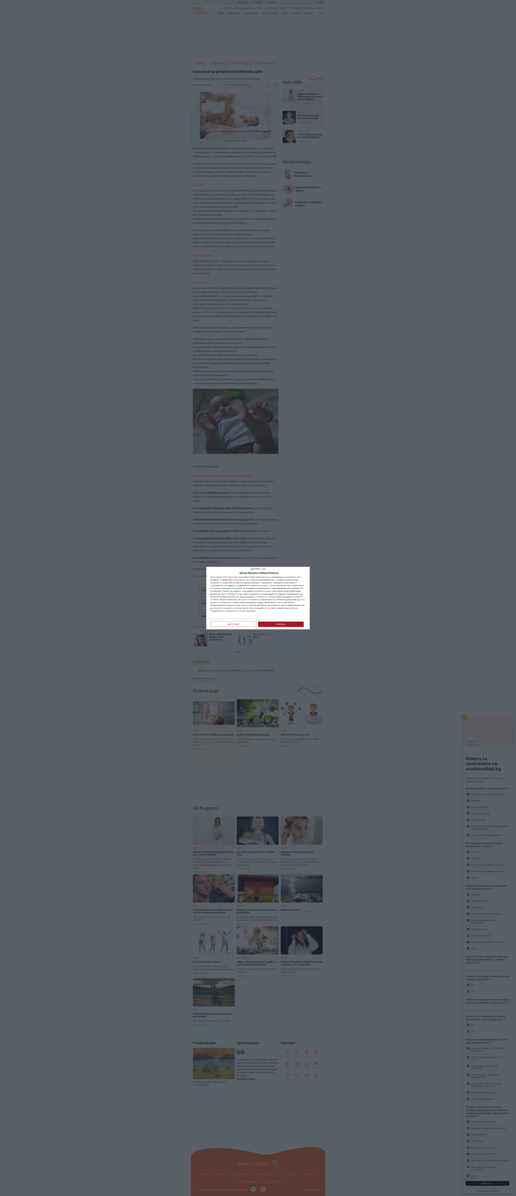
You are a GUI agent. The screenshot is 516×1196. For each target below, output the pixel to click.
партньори (232, 577)
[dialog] (258, 598)
